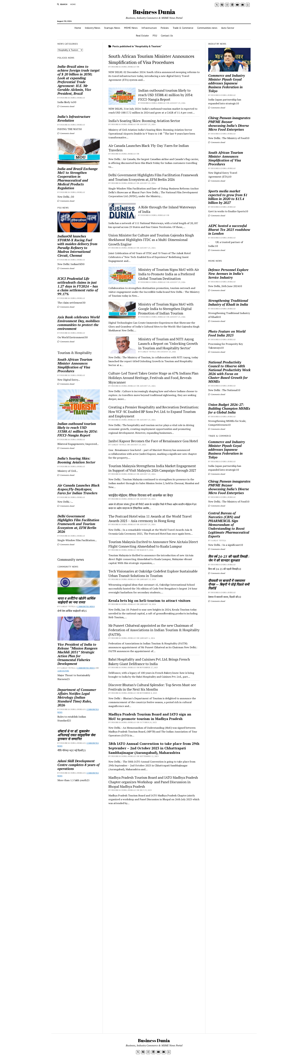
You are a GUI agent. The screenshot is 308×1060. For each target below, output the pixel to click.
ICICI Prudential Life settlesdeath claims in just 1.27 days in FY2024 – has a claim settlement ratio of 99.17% (77, 286)
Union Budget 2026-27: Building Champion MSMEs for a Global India (229, 408)
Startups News (112, 27)
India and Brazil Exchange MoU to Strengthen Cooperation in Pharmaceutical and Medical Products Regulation (77, 178)
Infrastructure (149, 27)
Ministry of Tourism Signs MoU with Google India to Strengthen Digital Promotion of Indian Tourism (165, 308)
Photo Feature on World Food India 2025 (226, 333)
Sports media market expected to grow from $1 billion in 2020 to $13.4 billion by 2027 (227, 197)
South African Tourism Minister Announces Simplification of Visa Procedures (74, 365)
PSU (155, 35)
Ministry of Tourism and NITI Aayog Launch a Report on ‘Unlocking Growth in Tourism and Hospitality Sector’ (168, 343)
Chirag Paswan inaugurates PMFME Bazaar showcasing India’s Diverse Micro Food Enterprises (229, 123)
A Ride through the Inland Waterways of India (167, 209)
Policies (165, 27)
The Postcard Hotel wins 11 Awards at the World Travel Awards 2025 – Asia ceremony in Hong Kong (150, 518)
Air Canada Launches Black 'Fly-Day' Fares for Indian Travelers (148, 147)
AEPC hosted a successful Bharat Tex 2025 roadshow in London (229, 229)
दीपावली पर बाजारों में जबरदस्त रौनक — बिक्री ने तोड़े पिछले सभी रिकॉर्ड (228, 584)
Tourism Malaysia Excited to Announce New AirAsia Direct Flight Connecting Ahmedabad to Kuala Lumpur (153, 544)
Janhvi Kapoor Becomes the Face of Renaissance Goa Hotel (153, 441)
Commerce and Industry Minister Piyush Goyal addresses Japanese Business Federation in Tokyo (226, 83)
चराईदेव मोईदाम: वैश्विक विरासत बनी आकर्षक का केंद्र (140, 495)
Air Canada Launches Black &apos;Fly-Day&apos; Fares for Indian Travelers (78, 489)
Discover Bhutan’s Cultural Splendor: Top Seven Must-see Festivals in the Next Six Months (152, 687)
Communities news (207, 27)
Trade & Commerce (183, 27)
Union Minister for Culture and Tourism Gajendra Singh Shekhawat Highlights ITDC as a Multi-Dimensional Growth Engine (151, 239)
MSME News (131, 27)
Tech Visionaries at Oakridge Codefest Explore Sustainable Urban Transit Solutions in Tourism (153, 573)
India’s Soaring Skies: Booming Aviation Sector (76, 460)
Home (73, 4)
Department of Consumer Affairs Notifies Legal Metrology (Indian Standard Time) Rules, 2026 (76, 697)
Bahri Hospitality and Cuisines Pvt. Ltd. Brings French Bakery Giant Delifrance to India (149, 661)
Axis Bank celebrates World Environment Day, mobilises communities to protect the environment (78, 323)
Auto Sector (227, 27)
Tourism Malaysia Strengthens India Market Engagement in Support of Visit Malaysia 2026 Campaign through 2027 (152, 468)
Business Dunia (154, 12)
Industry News (92, 27)
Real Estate (142, 35)
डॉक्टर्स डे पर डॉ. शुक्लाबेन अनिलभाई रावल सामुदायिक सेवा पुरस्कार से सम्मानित (76, 735)
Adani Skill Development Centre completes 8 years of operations (78, 765)
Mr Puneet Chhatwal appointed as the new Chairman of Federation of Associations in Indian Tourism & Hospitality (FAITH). (154, 630)
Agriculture (63, 671)
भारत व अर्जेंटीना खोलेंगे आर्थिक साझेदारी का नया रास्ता (76, 600)
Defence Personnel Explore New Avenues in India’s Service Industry (228, 273)
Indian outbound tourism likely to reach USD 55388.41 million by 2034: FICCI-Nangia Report (77, 429)
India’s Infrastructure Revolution (73, 118)
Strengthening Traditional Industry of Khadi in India (228, 302)
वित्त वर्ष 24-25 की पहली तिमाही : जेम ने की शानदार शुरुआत (228, 558)
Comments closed (67, 106)
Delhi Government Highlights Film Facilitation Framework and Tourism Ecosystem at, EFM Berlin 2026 (78, 523)
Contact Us (167, 35)
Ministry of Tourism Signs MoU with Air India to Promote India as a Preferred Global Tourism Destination (168, 274)
